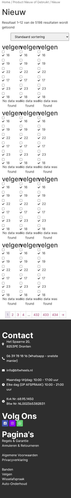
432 (36, 315)
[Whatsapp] (20, 423)
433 (46, 315)
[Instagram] (12, 423)
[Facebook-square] (5, 423)
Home (6, 2)
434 (55, 315)
